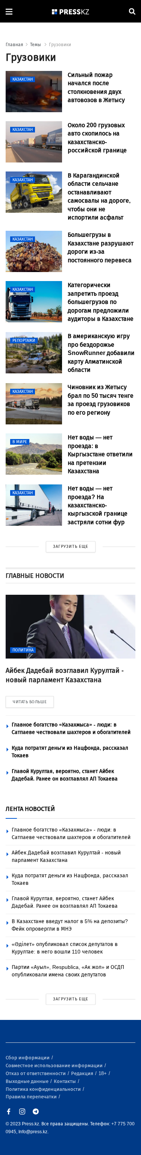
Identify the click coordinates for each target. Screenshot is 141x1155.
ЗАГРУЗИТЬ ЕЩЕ (70, 546)
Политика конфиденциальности (44, 1089)
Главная (14, 44)
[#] (70, 11)
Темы (36, 44)
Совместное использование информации (55, 1065)
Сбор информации (28, 1057)
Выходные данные (28, 1081)
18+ (103, 1073)
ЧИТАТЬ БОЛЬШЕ (30, 701)
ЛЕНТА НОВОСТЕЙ (30, 808)
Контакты (65, 1081)
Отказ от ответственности (36, 1073)
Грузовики (60, 44)
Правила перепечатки (32, 1096)
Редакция (82, 1073)
